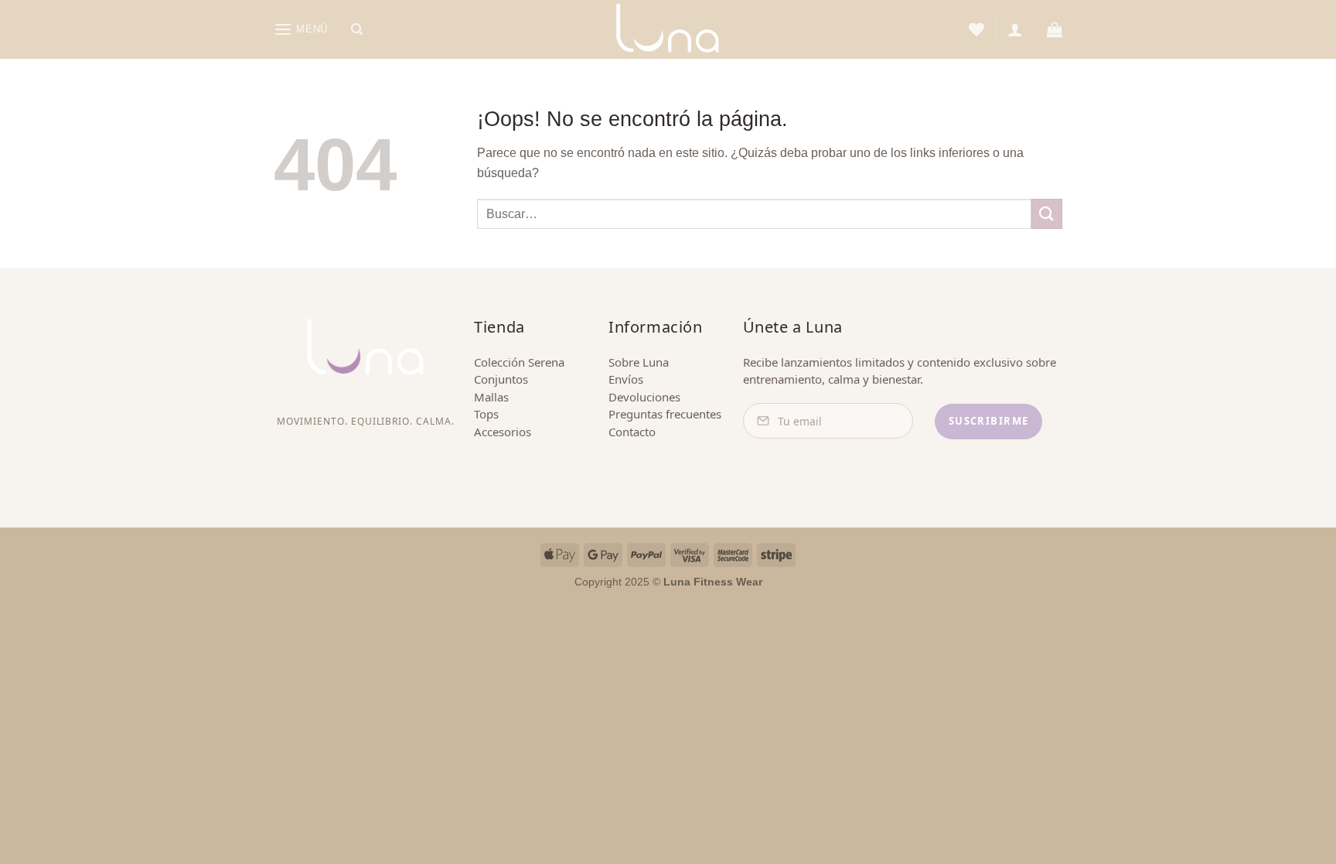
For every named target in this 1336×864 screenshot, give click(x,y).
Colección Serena (519, 362)
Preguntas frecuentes (664, 414)
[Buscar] (357, 29)
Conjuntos (501, 379)
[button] (301, 29)
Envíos (625, 379)
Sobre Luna (638, 362)
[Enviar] (1046, 214)
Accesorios (502, 431)
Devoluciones (644, 397)
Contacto (632, 431)
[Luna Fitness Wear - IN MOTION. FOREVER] (668, 29)
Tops (486, 414)
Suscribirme (989, 421)
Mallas (491, 397)
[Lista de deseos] (976, 29)
